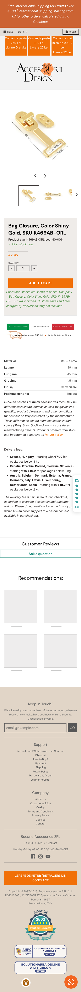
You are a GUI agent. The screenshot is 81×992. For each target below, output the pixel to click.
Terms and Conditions (41, 811)
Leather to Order (40, 779)
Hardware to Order (40, 775)
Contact (40, 823)
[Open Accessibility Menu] (26, 982)
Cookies (40, 819)
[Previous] (35, 175)
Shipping (41, 767)
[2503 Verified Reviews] (40, 941)
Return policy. (54, 434)
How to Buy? (40, 759)
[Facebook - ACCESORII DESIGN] (33, 856)
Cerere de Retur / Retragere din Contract (40, 878)
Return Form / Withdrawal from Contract (40, 751)
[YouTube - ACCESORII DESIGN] (47, 856)
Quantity (13, 263)
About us (40, 799)
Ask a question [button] (40, 554)
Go (72, 728)
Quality (40, 807)
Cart (72, 32)
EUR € (21, 32)
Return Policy (40, 771)
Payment (40, 763)
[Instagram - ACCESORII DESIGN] (40, 856)
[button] (77, 493)
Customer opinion (40, 803)
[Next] (45, 175)
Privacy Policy (40, 815)
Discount (40, 755)
